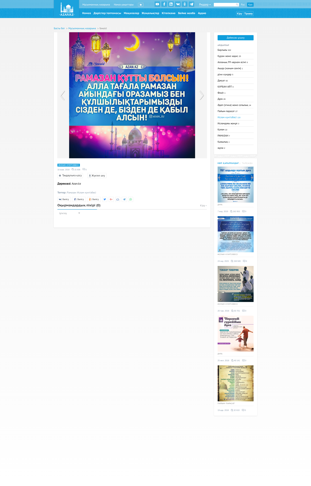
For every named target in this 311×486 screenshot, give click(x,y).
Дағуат (223, 80)
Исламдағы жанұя (228, 123)
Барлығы (224, 49)
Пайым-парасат (228, 111)
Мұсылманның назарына (96, 4)
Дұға (222, 98)
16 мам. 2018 (63, 170)
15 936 (77, 170)
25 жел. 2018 (223, 360)
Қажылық (224, 141)
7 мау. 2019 (223, 211)
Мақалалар (131, 13)
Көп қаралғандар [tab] (228, 163)
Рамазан (71, 192)
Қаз (250, 4)
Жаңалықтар (150, 13)
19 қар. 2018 (223, 410)
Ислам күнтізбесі (68, 165)
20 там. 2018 (223, 311)
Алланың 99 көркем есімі (233, 62)
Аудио (202, 13)
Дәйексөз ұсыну (236, 37)
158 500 (237, 261)
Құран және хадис (229, 56)
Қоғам (222, 129)
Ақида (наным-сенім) (230, 68)
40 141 (236, 360)
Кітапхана (168, 13)
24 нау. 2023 (223, 261)
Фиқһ (222, 92)
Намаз (86, 13)
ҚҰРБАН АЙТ (226, 86)
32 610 (236, 410)
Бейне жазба (186, 13)
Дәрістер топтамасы (107, 13)
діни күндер (225, 74)
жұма (221, 147)
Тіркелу (248, 13)
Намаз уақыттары (124, 4)
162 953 (236, 211)
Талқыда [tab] (247, 163)
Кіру (239, 13)
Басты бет (60, 28)
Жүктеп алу (98, 175)
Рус (243, 4)
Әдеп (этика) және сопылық (234, 105)
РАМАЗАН (224, 135)
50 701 (236, 311)
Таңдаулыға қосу (72, 175)
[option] (132, 95)
